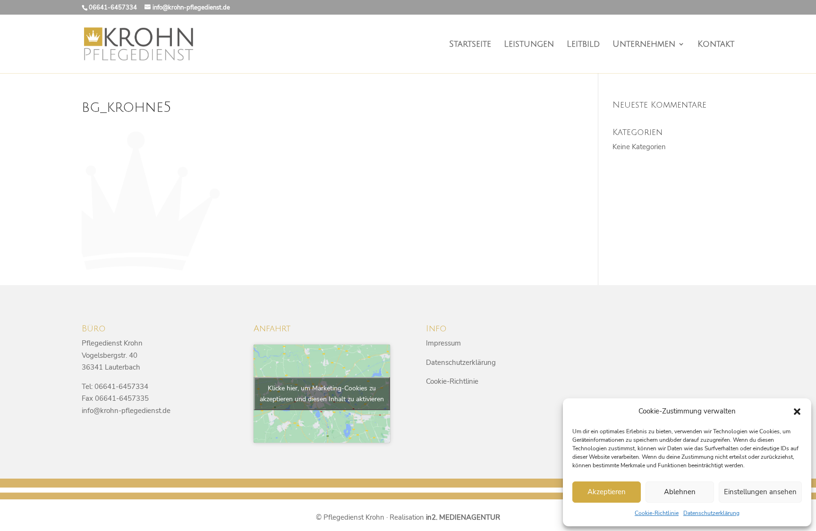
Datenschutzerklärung (711, 513)
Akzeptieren (606, 492)
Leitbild (583, 45)
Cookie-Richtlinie (657, 513)
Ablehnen (680, 492)
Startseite (470, 45)
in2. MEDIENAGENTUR (463, 517)
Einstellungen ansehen (760, 492)
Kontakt (715, 45)
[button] (797, 411)
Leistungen (529, 45)
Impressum (443, 343)
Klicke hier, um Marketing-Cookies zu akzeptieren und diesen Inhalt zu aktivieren (322, 394)
